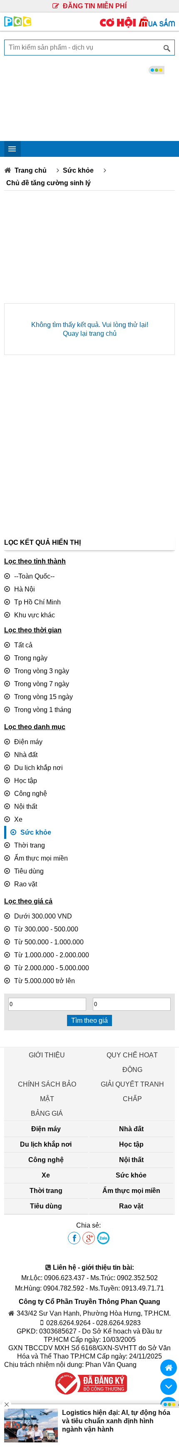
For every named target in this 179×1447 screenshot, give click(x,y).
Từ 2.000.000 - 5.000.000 (51, 967)
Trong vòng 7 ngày (41, 683)
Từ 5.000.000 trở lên (44, 980)
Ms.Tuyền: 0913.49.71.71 (127, 1288)
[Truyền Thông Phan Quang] (17, 24)
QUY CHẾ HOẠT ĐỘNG (132, 1062)
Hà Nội (24, 589)
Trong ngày (30, 658)
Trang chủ (31, 170)
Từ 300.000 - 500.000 (46, 929)
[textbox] (89, 47)
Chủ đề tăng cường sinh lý (48, 182)
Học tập (25, 780)
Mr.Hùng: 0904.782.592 (49, 1288)
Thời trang (29, 845)
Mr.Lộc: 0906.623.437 (53, 1277)
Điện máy (28, 741)
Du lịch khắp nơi (38, 767)
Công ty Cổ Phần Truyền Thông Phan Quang (89, 1301)
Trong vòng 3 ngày (41, 670)
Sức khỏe (78, 170)
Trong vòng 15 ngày (43, 696)
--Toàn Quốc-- (34, 576)
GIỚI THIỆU (47, 1055)
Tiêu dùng (29, 871)
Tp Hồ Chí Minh (37, 602)
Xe (18, 819)
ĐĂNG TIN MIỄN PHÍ (94, 6)
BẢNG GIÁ (47, 1113)
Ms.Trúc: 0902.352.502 (124, 1277)
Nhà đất (25, 754)
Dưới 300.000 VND (43, 916)
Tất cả (23, 645)
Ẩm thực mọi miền (41, 858)
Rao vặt (25, 884)
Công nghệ (30, 793)
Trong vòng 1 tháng (42, 709)
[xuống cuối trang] (168, 1386)
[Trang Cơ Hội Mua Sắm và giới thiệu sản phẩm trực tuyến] (137, 25)
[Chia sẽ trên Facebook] (74, 1238)
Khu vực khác (34, 615)
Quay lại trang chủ (90, 333)
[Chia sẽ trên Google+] (88, 1238)
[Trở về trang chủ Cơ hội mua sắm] (168, 1367)
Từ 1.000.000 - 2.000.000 (51, 955)
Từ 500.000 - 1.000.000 (49, 942)
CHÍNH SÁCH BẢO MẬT (47, 1091)
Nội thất (25, 806)
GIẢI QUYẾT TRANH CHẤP (132, 1091)
